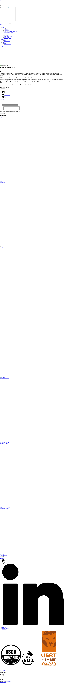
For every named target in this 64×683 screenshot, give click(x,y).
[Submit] (10, 23)
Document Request (5, 626)
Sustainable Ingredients (3, 555)
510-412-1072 (2, 670)
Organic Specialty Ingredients (4, 508)
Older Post (2, 99)
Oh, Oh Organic (8, 681)
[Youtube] (3, 560)
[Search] (0, 22)
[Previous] (1, 556)
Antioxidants (2, 247)
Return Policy (4, 629)
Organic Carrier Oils (3, 182)
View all (1, 117)
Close (1, 24)
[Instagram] (3, 563)
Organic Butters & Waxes (4, 443)
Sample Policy (4, 627)
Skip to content (2, 0)
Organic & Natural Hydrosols (4, 378)
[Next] (3, 556)
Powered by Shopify (3, 682)
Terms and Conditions (5, 628)
